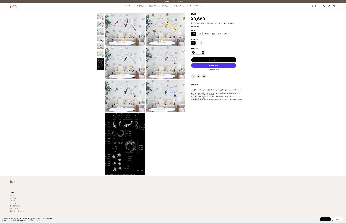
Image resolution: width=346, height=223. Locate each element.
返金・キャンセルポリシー (17, 211)
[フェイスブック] (193, 76)
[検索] (324, 6)
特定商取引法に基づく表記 (17, 203)
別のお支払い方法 (214, 70)
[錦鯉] (125, 29)
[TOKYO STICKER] (13, 6)
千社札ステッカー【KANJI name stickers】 (188, 6)
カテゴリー (128, 6)
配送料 (209, 23)
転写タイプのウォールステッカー (159, 6)
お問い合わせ (14, 198)
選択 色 (193, 30)
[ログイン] (329, 6)
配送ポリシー (14, 208)
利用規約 (12, 201)
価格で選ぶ (140, 6)
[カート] (334, 6)
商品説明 (194, 84)
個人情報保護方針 (15, 206)
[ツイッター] (198, 76)
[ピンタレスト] (204, 76)
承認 (337, 219)
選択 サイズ (194, 39)
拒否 (325, 219)
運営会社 (12, 196)
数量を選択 (194, 48)
